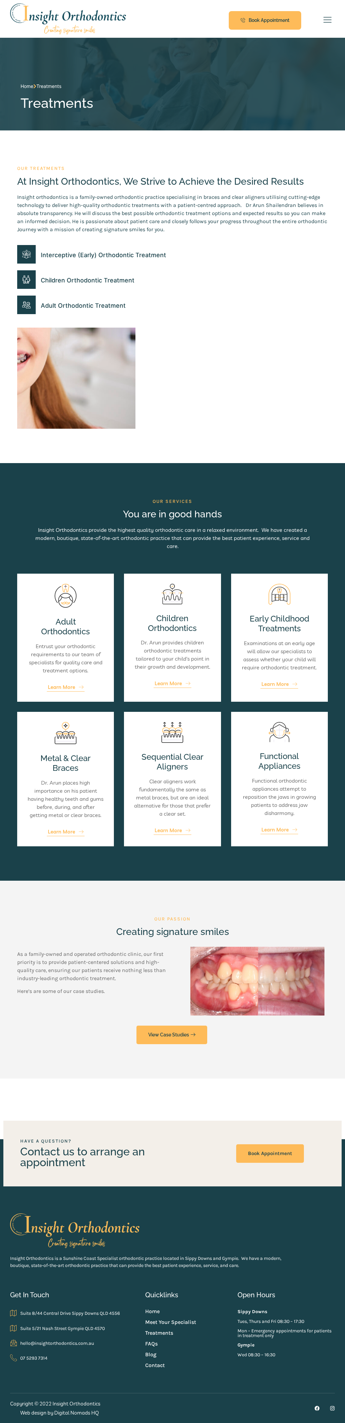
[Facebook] (317, 1408)
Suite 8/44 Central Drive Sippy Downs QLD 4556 (70, 1313)
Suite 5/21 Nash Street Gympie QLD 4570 (62, 1328)
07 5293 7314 (34, 1358)
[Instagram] (332, 1408)
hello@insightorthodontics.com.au (57, 1343)
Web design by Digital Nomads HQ (59, 1413)
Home (27, 86)
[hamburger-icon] (327, 20)
